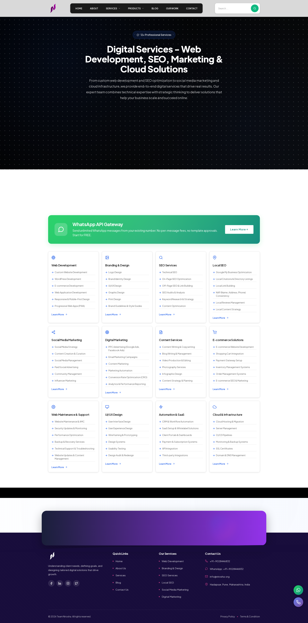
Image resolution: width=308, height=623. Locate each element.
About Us (121, 568)
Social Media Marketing (175, 589)
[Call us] (298, 602)
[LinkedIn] (59, 583)
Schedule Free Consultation (225, 533)
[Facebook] (51, 583)
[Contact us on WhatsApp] (298, 590)
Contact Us (122, 589)
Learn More (238, 229)
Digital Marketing (171, 596)
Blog (118, 582)
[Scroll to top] (299, 614)
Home (119, 561)
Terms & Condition (250, 616)
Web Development (173, 561)
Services (121, 575)
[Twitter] (76, 583)
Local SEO (168, 582)
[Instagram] (68, 583)
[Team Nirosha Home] (53, 8)
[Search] (255, 8)
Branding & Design (172, 568)
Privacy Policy (227, 616)
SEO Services (170, 575)
